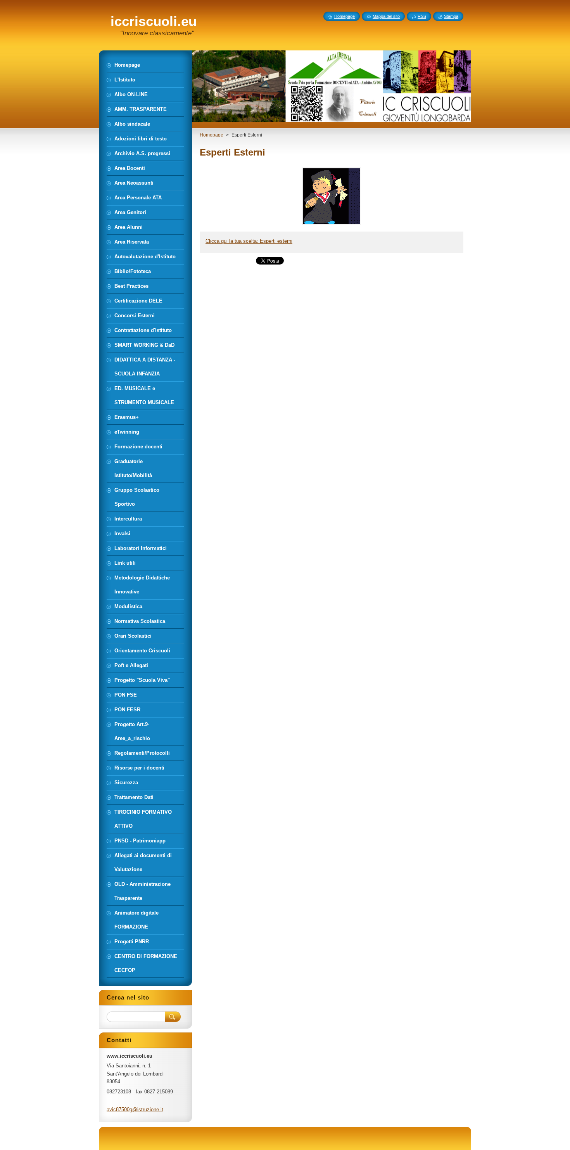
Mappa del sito (386, 16)
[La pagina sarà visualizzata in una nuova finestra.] (332, 225)
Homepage (211, 135)
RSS (422, 16)
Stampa (451, 16)
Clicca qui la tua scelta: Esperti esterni (249, 241)
